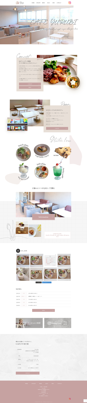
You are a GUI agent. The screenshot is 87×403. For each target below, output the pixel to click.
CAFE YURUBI (43, 386)
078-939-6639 (36, 355)
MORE (43, 310)
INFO (54, 2)
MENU (43, 2)
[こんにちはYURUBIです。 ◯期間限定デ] (23, 274)
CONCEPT (38, 2)
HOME (33, 2)
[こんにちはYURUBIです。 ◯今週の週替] (23, 260)
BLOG (48, 2)
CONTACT (59, 2)
